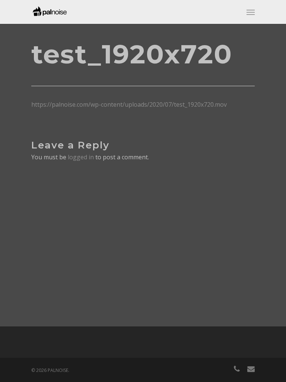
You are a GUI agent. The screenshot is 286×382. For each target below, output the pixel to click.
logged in (81, 157)
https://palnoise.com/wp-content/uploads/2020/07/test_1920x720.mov (129, 104)
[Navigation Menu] (251, 12)
